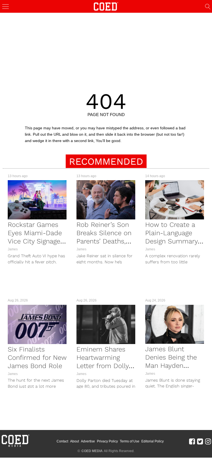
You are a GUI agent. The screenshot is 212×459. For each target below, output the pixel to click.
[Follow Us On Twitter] (200, 441)
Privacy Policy (107, 441)
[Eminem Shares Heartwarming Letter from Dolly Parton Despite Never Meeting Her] (105, 324)
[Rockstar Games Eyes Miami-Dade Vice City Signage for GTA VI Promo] (37, 199)
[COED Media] (15, 446)
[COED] (106, 6)
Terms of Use (129, 441)
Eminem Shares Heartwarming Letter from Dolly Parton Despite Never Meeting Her (104, 365)
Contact (62, 441)
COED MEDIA (92, 451)
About (74, 441)
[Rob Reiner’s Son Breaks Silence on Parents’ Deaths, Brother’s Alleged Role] (105, 199)
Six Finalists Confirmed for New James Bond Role (37, 357)
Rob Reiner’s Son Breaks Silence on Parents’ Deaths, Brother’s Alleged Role (103, 241)
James (13, 249)
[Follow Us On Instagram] (208, 441)
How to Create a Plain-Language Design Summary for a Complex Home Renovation (172, 241)
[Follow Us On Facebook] (192, 441)
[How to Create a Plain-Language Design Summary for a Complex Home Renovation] (174, 199)
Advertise (88, 441)
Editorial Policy (152, 441)
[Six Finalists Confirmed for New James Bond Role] (37, 324)
